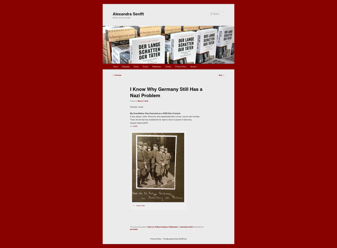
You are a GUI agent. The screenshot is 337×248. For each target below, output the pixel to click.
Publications (173, 227)
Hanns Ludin (141, 205)
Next (221, 75)
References (156, 66)
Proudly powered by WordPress (175, 239)
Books (136, 66)
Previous (117, 75)
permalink (134, 229)
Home (115, 66)
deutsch (193, 66)
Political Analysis (161, 227)
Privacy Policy (180, 66)
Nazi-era (151, 227)
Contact (168, 66)
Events (145, 66)
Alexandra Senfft (128, 14)
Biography (126, 66)
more (135, 126)
